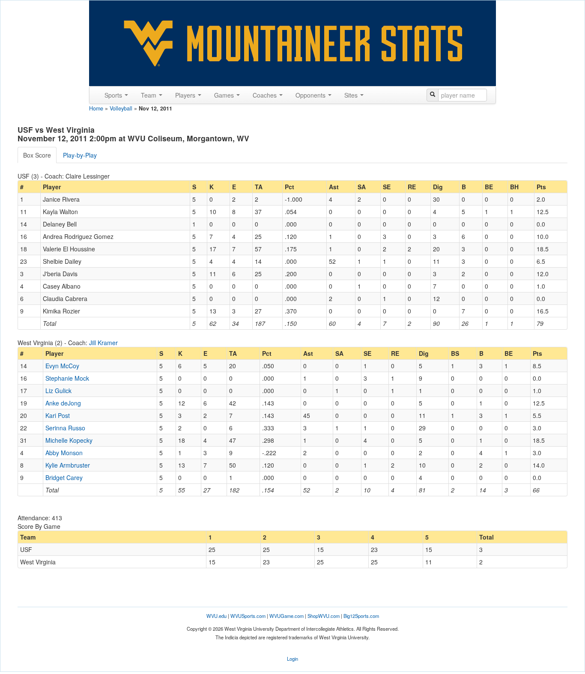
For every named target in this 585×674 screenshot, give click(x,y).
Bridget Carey (64, 477)
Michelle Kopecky (69, 440)
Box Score (37, 155)
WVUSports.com (248, 615)
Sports (114, 95)
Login (292, 658)
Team (149, 95)
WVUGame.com (286, 615)
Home (96, 108)
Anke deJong (63, 403)
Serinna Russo (65, 427)
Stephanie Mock (67, 378)
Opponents (311, 95)
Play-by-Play (80, 155)
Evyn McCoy (62, 365)
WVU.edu (216, 615)
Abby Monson (64, 452)
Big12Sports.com (361, 615)
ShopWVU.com (323, 615)
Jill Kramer (103, 342)
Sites (351, 95)
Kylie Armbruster (67, 465)
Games (225, 95)
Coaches (265, 95)
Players (186, 95)
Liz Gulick (58, 390)
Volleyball (121, 108)
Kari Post (57, 415)
